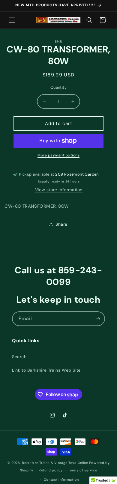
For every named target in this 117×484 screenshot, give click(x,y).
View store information (58, 189)
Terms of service (82, 470)
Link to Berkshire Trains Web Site (46, 370)
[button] (12, 20)
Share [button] (62, 224)
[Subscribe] (97, 318)
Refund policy (50, 470)
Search (19, 356)
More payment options (59, 155)
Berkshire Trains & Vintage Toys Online (55, 463)
